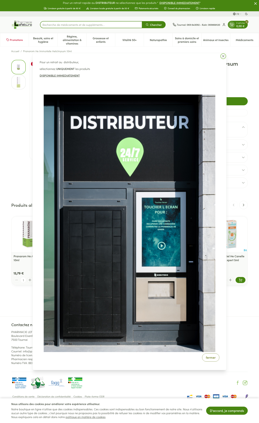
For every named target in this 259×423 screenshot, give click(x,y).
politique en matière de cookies (86, 417)
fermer (211, 357)
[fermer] (223, 56)
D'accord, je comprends (227, 410)
